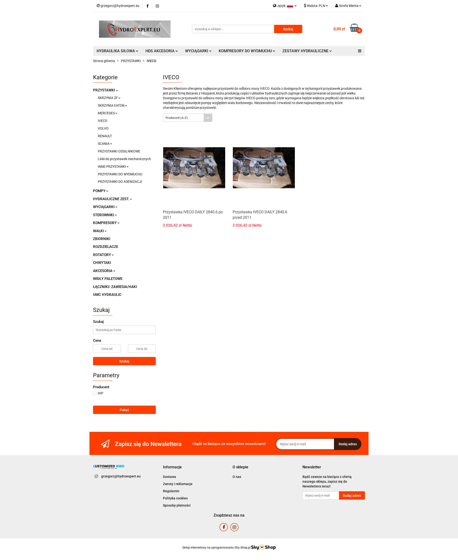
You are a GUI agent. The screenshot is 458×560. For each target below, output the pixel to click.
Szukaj (124, 361)
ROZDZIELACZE (105, 247)
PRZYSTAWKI (104, 90)
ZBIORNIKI (101, 239)
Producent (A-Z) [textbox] (177, 118)
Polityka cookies (175, 498)
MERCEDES (106, 113)
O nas (237, 477)
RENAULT (105, 136)
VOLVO (103, 128)
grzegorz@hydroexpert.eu (121, 476)
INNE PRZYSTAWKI (112, 166)
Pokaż (124, 410)
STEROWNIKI (104, 215)
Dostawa (169, 477)
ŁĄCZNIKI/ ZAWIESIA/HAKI (115, 287)
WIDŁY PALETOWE (107, 279)
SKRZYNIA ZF (108, 98)
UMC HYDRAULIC (107, 295)
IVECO (102, 121)
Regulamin (171, 491)
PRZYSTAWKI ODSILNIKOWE (119, 151)
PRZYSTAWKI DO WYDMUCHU (120, 174)
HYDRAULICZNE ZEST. (111, 199)
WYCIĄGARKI (104, 207)
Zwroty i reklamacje (178, 484)
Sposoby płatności (177, 505)
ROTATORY (102, 255)
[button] (172, 467)
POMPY (99, 191)
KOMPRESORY (105, 223)
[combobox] (187, 118)
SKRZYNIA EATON (111, 105)
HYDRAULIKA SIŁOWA (116, 51)
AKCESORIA (103, 271)
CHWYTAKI (102, 263)
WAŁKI (99, 231)
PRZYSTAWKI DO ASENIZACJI (120, 181)
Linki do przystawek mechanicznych (124, 159)
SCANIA (104, 144)
